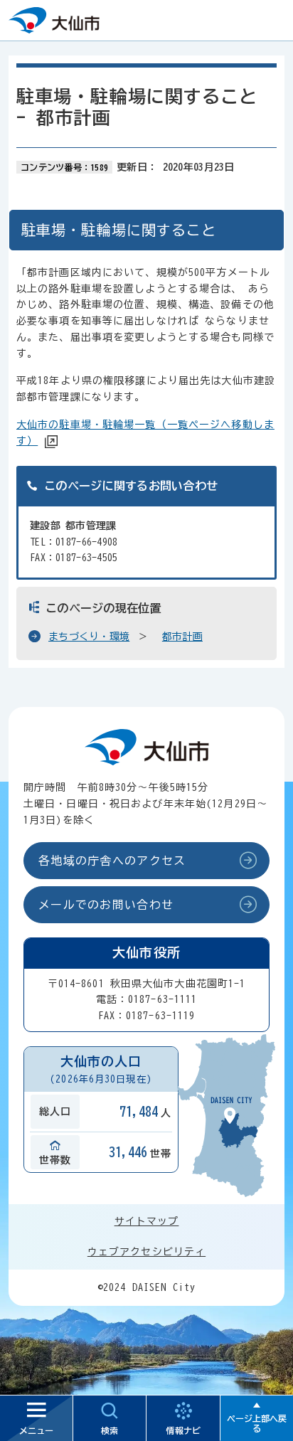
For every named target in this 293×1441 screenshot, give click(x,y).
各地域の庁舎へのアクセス (112, 860)
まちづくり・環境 (88, 637)
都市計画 (182, 637)
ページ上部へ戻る (257, 1423)
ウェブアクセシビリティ (146, 1252)
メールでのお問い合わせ (106, 904)
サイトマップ (146, 1221)
